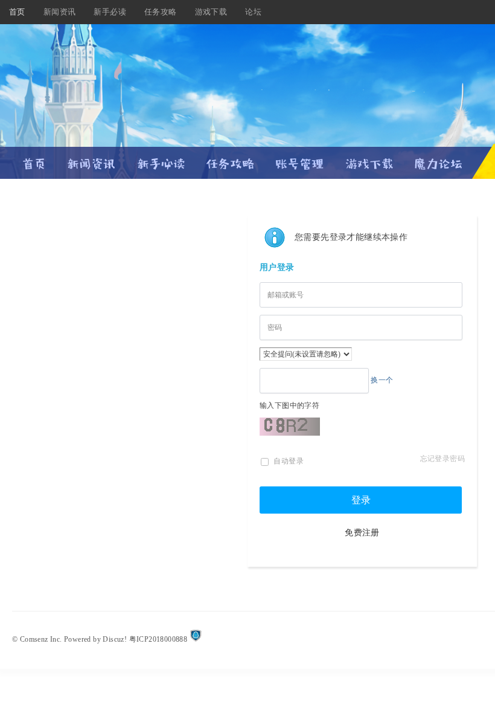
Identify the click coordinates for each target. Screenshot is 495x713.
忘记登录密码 (442, 458)
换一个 (382, 380)
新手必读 (110, 11)
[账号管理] (299, 158)
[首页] (34, 158)
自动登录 (288, 461)
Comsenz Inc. (41, 639)
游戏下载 (211, 11)
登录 (361, 500)
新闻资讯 (59, 11)
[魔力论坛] (438, 158)
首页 (17, 11)
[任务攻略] (230, 158)
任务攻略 (160, 11)
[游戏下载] (369, 158)
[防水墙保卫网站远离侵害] (196, 639)
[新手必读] (160, 158)
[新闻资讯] (91, 158)
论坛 (253, 11)
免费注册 (362, 532)
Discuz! (115, 639)
